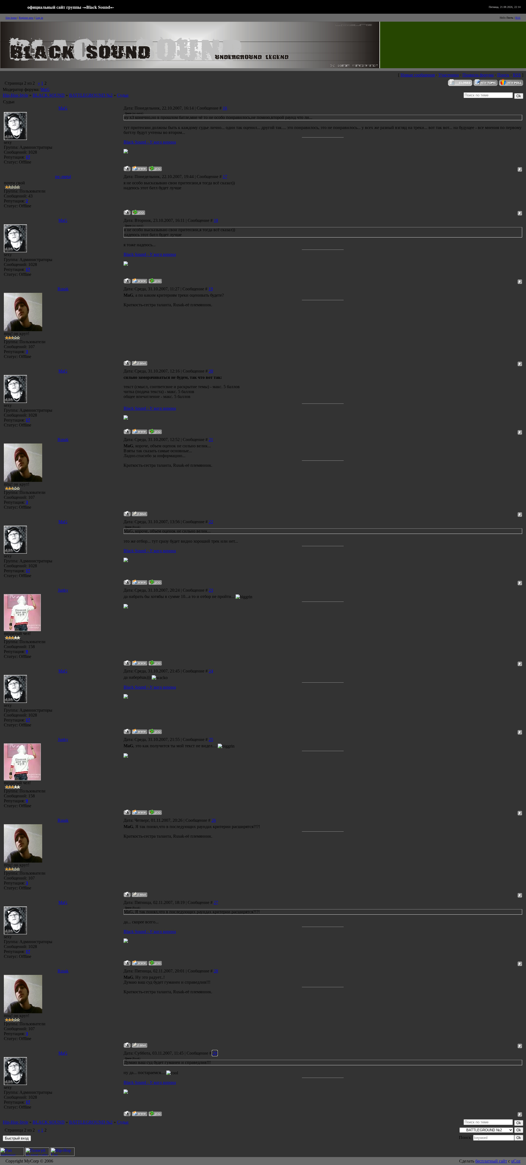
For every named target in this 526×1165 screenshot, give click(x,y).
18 (216, 220)
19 (210, 289)
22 (211, 521)
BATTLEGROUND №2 (91, 95)
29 (215, 1053)
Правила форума (478, 75)
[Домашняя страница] (139, 168)
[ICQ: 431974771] (155, 168)
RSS (518, 17)
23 (211, 590)
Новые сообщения (418, 75)
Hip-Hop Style (15, 95)
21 (211, 439)
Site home (11, 17)
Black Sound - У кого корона (150, 142)
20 (211, 371)
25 (211, 739)
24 (211, 671)
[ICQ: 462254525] (155, 663)
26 (213, 820)
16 (225, 108)
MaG (45, 89)
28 (216, 971)
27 (216, 902)
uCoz (516, 1161)
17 (225, 176)
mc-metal (63, 176)
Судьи (122, 95)
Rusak (63, 289)
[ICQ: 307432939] (138, 212)
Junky (63, 590)
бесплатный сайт (491, 1161)
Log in (39, 17)
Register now (26, 17)
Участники (448, 75)
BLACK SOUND (49, 95)
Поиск (503, 75)
